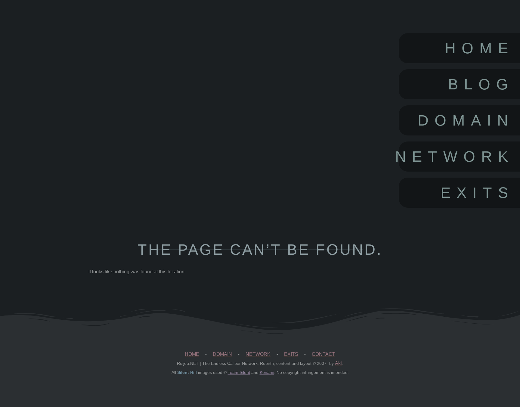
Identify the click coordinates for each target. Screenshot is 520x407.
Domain (466, 120)
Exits (477, 192)
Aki (338, 363)
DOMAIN (222, 354)
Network (456, 156)
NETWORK (258, 354)
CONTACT (323, 354)
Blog (481, 84)
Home (479, 48)
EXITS (291, 354)
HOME (192, 354)
